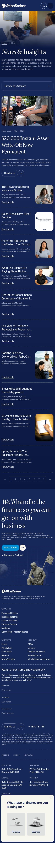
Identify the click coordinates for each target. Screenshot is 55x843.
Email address (7, 709)
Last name (5, 697)
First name (5, 686)
